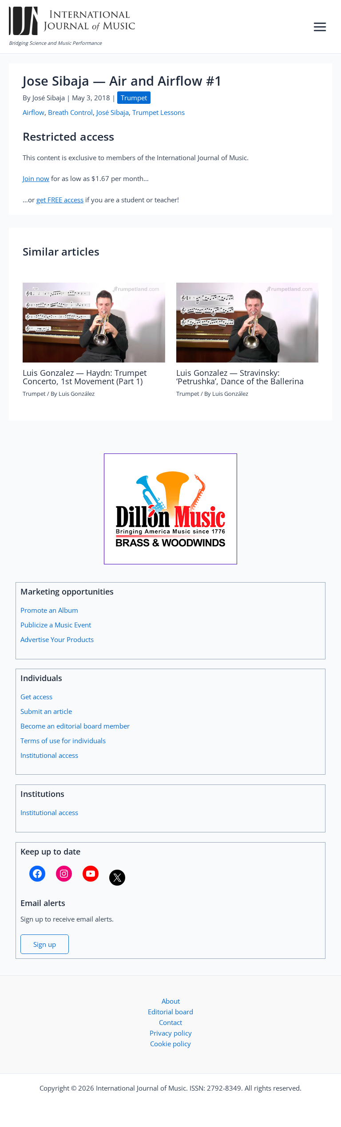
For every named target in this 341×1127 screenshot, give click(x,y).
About (171, 1001)
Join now (36, 178)
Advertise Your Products (57, 639)
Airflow (33, 112)
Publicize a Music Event (55, 624)
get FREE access (59, 199)
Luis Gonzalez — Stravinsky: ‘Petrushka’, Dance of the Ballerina (240, 376)
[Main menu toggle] (320, 27)
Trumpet (134, 97)
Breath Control (70, 112)
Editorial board (170, 1011)
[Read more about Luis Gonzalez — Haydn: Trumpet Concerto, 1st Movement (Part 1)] (94, 321)
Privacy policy (171, 1032)
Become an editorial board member (75, 725)
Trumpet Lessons (158, 112)
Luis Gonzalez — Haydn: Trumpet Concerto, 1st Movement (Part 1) (85, 376)
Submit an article (46, 711)
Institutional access (49, 755)
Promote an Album (49, 610)
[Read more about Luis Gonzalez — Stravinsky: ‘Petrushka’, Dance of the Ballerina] (247, 321)
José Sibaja (112, 112)
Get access (36, 696)
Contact (170, 1022)
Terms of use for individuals (63, 740)
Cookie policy (170, 1043)
